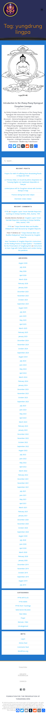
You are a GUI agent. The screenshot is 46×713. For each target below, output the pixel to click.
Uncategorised (23, 626)
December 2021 (23, 479)
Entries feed (23, 643)
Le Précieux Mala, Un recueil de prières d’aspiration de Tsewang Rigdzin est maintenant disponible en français (23, 182)
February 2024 (23, 381)
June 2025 (23, 316)
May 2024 (23, 369)
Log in (23, 639)
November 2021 (23, 483)
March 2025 (23, 328)
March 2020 (23, 552)
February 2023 (23, 426)
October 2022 (23, 442)
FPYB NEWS (23, 602)
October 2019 (23, 573)
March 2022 (23, 471)
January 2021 (23, 516)
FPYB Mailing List (23, 675)
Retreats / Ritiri (23, 622)
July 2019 (23, 585)
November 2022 (23, 438)
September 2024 (23, 353)
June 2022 (23, 459)
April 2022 (23, 467)
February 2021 (23, 512)
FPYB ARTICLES (23, 598)
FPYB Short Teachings (23, 606)
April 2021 (23, 503)
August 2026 (23, 263)
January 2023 (23, 430)
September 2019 (23, 577)
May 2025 (23, 320)
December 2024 (23, 340)
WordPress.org (23, 651)
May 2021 (23, 499)
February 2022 (23, 475)
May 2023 (23, 414)
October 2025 (23, 300)
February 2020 (23, 556)
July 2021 (23, 491)
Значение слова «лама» (23, 199)
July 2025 (23, 312)
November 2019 (23, 569)
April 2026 (23, 275)
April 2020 (23, 548)
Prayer (23, 618)
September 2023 (23, 402)
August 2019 (23, 581)
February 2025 (23, 332)
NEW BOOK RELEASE (23, 610)
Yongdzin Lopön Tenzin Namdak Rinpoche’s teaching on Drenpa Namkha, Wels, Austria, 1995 (23, 220)
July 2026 (23, 267)
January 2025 (23, 336)
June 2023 (23, 410)
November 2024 (23, 345)
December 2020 (23, 520)
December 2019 (23, 564)
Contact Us (23, 681)
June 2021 (23, 495)
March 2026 (23, 279)
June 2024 (23, 365)
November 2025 (23, 296)
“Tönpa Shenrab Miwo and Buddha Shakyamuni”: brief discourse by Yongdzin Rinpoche (23, 235)
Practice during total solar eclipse (23, 195)
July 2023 (23, 406)
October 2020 (23, 528)
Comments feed (23, 647)
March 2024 (23, 377)
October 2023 (23, 397)
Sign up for (23, 674)
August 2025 (23, 308)
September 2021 (23, 487)
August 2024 (23, 357)
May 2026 (23, 271)
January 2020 (23, 560)
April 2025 (23, 324)
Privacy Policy (23, 667)
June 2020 (23, 544)
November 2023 (23, 393)
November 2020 (23, 524)
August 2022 (23, 450)
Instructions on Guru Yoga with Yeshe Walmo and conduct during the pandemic (23, 248)
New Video (23, 614)
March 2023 (23, 422)
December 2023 (23, 389)
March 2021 (23, 507)
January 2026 (23, 288)
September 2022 (23, 446)
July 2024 (23, 361)
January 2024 (23, 385)
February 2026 (23, 283)
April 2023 (23, 418)
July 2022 (23, 455)
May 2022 (23, 463)
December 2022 (23, 434)
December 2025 (23, 292)
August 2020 (23, 536)
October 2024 (23, 349)
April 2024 (23, 373)
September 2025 (23, 304)
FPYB (6, 212)
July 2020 (23, 540)
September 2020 (23, 532)
